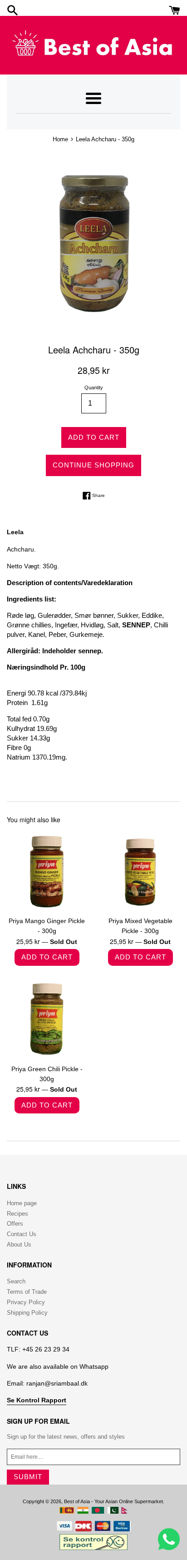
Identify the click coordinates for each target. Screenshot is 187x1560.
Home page (22, 1203)
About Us (19, 1244)
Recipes (17, 1213)
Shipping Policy (27, 1312)
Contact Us (21, 1234)
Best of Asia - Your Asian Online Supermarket (113, 1501)
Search (16, 1281)
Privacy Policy (26, 1302)
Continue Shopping (93, 465)
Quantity (93, 387)
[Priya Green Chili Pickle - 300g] (47, 1019)
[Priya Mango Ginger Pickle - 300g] (47, 871)
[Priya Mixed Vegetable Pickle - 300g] (140, 871)
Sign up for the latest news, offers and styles (66, 1436)
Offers (15, 1223)
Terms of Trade (27, 1291)
